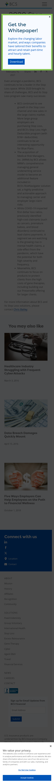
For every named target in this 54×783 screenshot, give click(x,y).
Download (16, 62)
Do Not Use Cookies (26, 770)
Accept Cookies (27, 777)
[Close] (51, 746)
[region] (27, 762)
